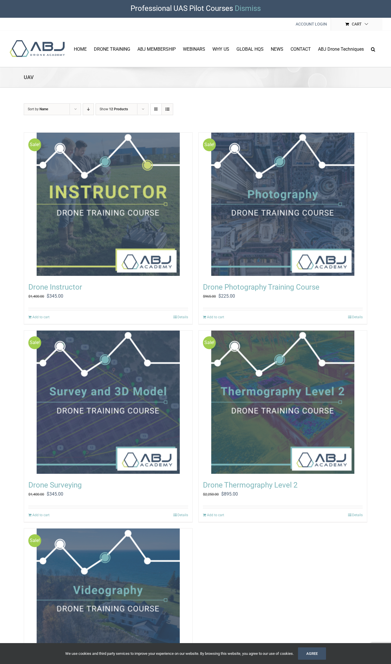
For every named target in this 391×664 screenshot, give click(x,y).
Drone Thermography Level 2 (250, 485)
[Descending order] (88, 109)
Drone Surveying (55, 485)
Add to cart (41, 317)
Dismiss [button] (248, 8)
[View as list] (167, 109)
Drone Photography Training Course (261, 287)
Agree (312, 653)
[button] (373, 49)
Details (182, 317)
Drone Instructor (55, 287)
